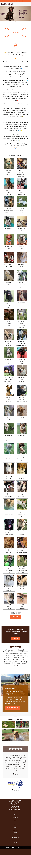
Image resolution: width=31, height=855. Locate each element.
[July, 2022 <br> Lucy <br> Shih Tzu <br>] (9, 163)
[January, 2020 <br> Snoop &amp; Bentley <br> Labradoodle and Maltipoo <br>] (9, 428)
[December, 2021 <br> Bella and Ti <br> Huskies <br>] (22, 221)
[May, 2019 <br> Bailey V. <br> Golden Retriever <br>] (9, 504)
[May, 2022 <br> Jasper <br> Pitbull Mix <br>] (9, 183)
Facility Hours (15, 837)
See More (15, 638)
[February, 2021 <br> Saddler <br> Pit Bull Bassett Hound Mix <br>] (22, 314)
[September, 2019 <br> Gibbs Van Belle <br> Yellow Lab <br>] (9, 468)
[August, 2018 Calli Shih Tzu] (22, 580)
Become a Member (12, 708)
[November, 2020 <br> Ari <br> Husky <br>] (9, 352)
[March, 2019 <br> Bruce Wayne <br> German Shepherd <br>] (9, 524)
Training (15, 832)
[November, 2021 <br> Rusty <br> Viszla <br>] (9, 239)
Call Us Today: (15, 1)
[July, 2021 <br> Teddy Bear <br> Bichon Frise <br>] (9, 275)
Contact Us (15, 817)
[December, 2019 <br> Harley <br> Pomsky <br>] (22, 428)
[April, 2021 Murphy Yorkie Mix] (22, 295)
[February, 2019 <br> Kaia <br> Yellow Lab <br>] (22, 524)
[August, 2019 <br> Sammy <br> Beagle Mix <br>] (22, 468)
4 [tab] (18, 789)
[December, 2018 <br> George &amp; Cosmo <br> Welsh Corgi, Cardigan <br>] (22, 542)
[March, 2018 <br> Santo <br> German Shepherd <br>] (22, 598)
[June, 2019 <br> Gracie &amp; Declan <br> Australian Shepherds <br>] (22, 486)
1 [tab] (13, 773)
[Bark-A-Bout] (7, 4)
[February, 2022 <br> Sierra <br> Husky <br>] (22, 201)
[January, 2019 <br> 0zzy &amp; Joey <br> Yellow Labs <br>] (9, 542)
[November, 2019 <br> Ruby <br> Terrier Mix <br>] (9, 448)
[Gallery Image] (8, 724)
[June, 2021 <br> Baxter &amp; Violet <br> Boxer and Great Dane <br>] (22, 275)
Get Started (15, 617)
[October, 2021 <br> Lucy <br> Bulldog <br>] (22, 239)
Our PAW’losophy (15, 814)
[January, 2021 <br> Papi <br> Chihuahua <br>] (9, 334)
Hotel (15, 825)
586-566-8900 (16, 811)
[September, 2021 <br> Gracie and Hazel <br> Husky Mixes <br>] (9, 257)
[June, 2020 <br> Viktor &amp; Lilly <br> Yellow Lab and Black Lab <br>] (22, 390)
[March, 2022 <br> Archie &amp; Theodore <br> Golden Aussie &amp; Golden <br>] (9, 201)
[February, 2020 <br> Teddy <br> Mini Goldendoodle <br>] (22, 410)
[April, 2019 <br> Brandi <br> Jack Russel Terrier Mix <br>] (22, 504)
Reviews (15, 820)
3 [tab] (17, 773)
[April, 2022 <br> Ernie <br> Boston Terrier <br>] (22, 183)
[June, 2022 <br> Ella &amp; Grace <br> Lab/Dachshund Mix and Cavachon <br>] (22, 163)
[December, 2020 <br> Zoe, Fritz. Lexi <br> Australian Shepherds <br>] (22, 334)
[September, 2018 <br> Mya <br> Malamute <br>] (9, 580)
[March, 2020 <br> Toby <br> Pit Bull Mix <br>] (9, 410)
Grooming (15, 830)
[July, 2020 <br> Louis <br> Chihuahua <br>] (9, 390)
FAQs (15, 842)
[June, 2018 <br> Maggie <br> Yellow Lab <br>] (9, 598)
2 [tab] (15, 773)
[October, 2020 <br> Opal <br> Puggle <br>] (22, 352)
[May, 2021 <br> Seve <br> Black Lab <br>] (9, 296)
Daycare (15, 827)
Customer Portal (15, 840)
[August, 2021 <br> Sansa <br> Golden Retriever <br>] (22, 257)
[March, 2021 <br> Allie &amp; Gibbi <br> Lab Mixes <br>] (9, 314)
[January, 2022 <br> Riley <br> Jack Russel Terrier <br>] (9, 221)
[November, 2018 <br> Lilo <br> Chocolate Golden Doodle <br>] (9, 560)
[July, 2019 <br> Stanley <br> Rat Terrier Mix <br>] (9, 486)
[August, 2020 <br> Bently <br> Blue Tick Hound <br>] (22, 370)
